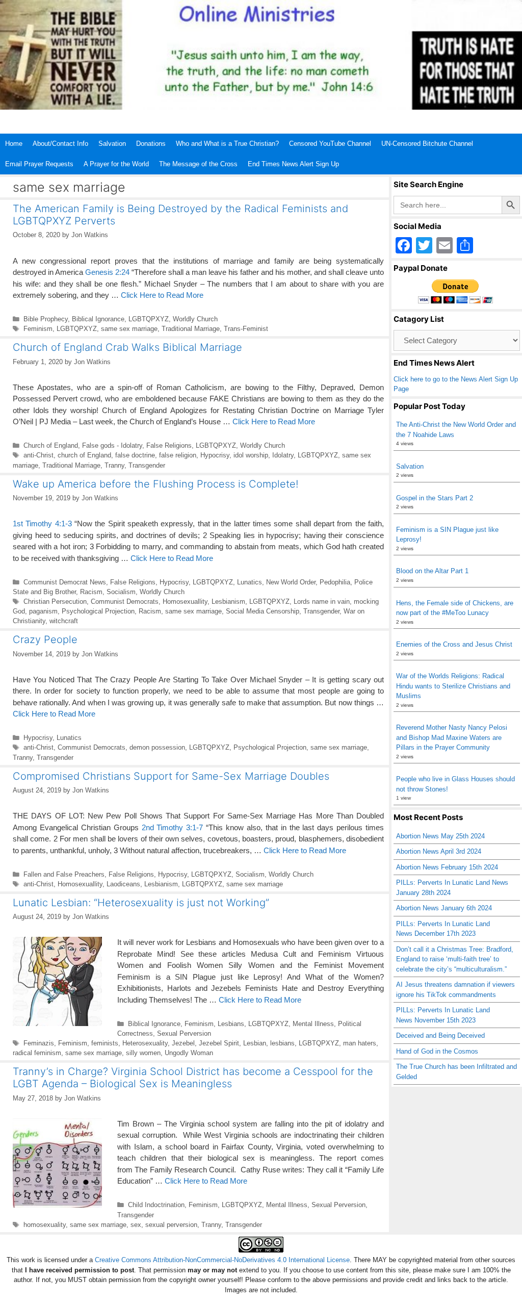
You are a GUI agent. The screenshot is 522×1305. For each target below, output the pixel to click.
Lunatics (249, 582)
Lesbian (254, 1043)
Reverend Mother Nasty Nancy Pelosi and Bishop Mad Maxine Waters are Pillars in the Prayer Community (451, 737)
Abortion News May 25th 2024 (440, 836)
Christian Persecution (55, 601)
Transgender (146, 465)
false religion (177, 455)
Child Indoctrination (156, 1205)
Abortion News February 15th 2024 (447, 867)
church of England (84, 455)
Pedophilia (335, 582)
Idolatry (283, 455)
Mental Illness (313, 1024)
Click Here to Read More (162, 295)
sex (135, 1225)
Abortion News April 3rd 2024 (438, 851)
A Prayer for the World (116, 164)
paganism (43, 611)
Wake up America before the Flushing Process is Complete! (155, 484)
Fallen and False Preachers (64, 874)
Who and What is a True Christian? (227, 143)
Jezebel (183, 1043)
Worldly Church (195, 319)
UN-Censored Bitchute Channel (427, 143)
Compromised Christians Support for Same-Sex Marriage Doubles (171, 776)
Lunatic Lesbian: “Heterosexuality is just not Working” (141, 903)
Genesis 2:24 (107, 272)
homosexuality (44, 1225)
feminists (104, 1043)
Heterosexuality (145, 1043)
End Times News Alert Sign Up (293, 164)
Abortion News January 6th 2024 (444, 908)
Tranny (114, 465)
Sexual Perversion (184, 1033)
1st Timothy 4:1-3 (42, 523)
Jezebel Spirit (219, 1043)
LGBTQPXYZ (148, 319)
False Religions (169, 445)
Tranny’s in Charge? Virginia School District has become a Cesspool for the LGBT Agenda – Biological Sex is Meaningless (193, 1077)
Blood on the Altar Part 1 (432, 571)
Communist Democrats (125, 601)
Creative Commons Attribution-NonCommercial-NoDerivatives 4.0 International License (222, 1260)
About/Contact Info (60, 143)
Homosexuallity (185, 601)
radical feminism (37, 1053)
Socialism (121, 592)
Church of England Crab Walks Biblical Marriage (127, 347)
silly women (143, 1053)
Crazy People (45, 639)
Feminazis (38, 1043)
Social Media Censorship (262, 611)
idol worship (250, 455)
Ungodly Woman (189, 1053)
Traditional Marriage (191, 328)
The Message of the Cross (198, 164)
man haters (359, 1043)
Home (13, 143)
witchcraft (63, 621)
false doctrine (135, 455)
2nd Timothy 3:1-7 (172, 827)
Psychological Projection (98, 611)
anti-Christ (38, 455)
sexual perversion (171, 1225)
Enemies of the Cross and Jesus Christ (454, 644)
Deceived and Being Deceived (440, 1035)
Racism (91, 592)
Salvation (112, 143)
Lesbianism (228, 601)
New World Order (291, 582)
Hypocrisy (214, 455)
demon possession (157, 747)
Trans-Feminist (246, 328)
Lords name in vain (322, 601)
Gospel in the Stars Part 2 (434, 498)
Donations (151, 143)
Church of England (50, 445)
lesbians (282, 1043)
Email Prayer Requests (39, 164)
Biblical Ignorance (98, 319)
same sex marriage (129, 328)
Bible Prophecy (45, 319)
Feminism (38, 328)
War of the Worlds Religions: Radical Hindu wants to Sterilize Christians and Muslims (453, 686)
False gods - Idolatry (112, 445)
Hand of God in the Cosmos (437, 1051)
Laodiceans (123, 884)
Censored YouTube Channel (330, 143)
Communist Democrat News (64, 582)
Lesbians (231, 1024)
